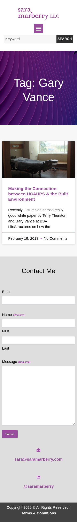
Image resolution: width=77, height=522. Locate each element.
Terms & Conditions (38, 513)
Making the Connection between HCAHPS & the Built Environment (38, 194)
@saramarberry (38, 486)
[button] (38, 28)
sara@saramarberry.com (38, 459)
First (5, 331)
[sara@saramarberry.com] (38, 450)
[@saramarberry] (38, 477)
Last (5, 348)
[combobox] (30, 39)
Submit (9, 434)
